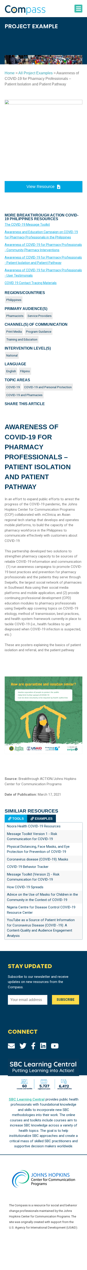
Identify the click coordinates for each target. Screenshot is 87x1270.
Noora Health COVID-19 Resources (34, 826)
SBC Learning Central (27, 1099)
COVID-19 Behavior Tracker (27, 867)
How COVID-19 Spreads (25, 887)
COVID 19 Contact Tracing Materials (31, 283)
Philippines (13, 300)
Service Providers (40, 316)
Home (10, 73)
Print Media (14, 331)
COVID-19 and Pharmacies (24, 395)
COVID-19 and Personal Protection (48, 387)
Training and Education (21, 339)
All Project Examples (35, 73)
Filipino (25, 371)
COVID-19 (13, 387)
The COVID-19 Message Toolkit (27, 224)
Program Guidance (38, 331)
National (12, 355)
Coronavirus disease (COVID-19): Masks (37, 859)
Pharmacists (14, 316)
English (11, 371)
